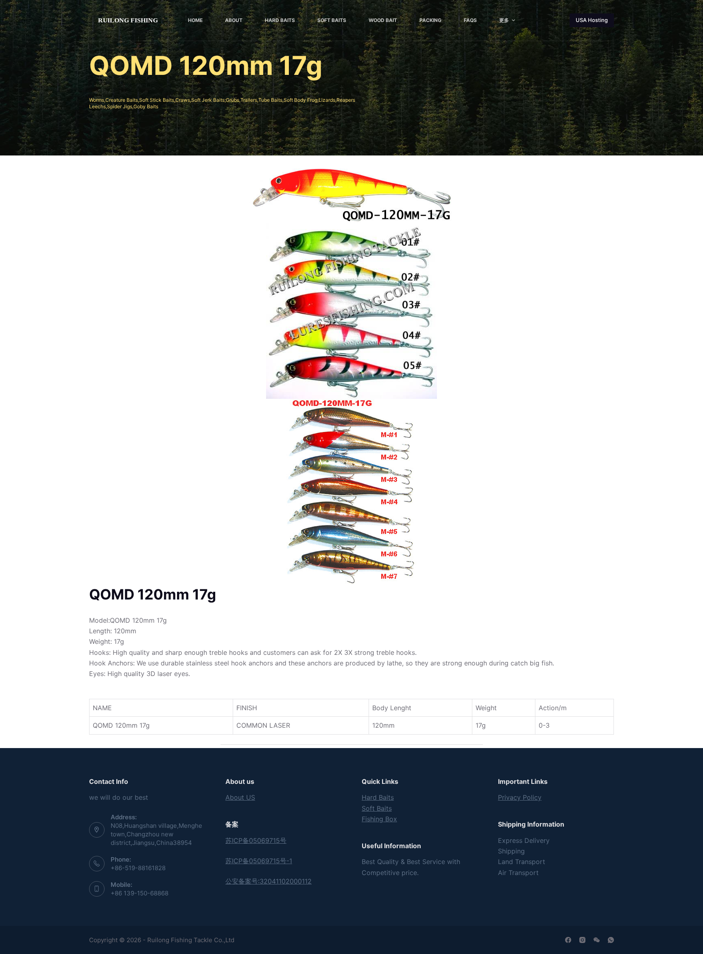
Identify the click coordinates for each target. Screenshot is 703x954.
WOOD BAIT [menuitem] (383, 20)
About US (240, 797)
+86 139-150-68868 (139, 893)
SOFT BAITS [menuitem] (331, 20)
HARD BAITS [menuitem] (280, 20)
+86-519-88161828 (138, 868)
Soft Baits (377, 808)
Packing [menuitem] (430, 20)
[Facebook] (568, 940)
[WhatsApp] (611, 940)
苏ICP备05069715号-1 (258, 861)
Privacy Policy (519, 797)
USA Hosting (592, 20)
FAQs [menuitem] (470, 20)
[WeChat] (597, 940)
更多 (504, 20)
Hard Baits (378, 797)
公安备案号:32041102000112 (268, 881)
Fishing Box (379, 819)
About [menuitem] (233, 20)
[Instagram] (582, 940)
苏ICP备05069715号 (255, 840)
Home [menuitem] (195, 20)
